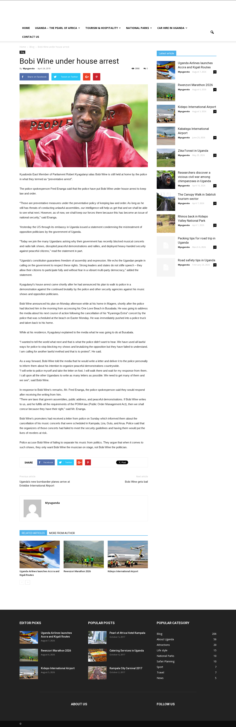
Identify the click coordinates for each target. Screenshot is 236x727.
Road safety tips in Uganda (196, 260)
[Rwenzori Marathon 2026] (84, 554)
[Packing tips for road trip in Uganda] (166, 245)
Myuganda (29, 68)
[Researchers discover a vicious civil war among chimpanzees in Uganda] (166, 180)
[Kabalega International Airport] (166, 136)
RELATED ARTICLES (33, 533)
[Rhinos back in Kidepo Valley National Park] (166, 223)
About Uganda (165, 639)
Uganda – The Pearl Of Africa (56, 28)
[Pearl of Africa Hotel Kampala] (97, 637)
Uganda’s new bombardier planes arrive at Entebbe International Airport (45, 483)
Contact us (30, 36)
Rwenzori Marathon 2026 (77, 571)
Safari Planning (165, 661)
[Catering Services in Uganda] (97, 655)
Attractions (163, 645)
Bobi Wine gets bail (136, 481)
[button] (212, 32)
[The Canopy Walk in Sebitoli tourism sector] (166, 201)
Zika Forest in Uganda (193, 150)
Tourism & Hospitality (101, 28)
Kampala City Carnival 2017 (126, 668)
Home (26, 28)
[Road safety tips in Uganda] (166, 267)
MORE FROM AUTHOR (62, 533)
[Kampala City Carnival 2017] (97, 672)
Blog (22, 52)
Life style (162, 650)
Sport (160, 667)
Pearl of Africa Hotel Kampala (127, 632)
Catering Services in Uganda (127, 650)
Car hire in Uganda (170, 28)
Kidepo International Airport (123, 571)
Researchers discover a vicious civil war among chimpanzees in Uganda (194, 177)
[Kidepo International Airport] (128, 554)
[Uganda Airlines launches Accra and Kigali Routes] (40, 554)
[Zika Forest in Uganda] (166, 158)
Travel (160, 672)
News (160, 678)
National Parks (137, 28)
